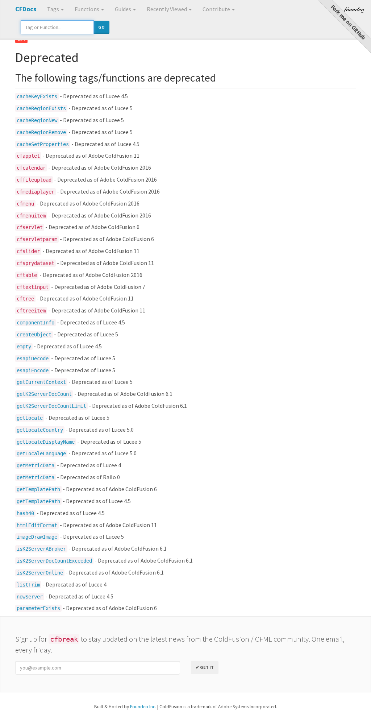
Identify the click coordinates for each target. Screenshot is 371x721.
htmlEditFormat (37, 525)
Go (101, 27)
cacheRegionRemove (41, 132)
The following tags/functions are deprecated (115, 77)
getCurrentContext (41, 382)
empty (24, 346)
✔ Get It (205, 667)
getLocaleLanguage (41, 453)
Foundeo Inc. (143, 707)
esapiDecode (33, 358)
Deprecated (47, 57)
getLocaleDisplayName (46, 442)
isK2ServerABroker (41, 549)
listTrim (28, 585)
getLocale (30, 418)
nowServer (30, 597)
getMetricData (35, 465)
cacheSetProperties (43, 144)
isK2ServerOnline (40, 573)
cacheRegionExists (41, 108)
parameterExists (38, 608)
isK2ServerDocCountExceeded (54, 561)
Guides (123, 9)
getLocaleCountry (40, 430)
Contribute (217, 9)
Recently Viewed (167, 9)
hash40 (25, 513)
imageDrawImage (37, 537)
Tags (53, 9)
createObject (34, 334)
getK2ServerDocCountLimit (51, 406)
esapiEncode (33, 370)
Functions (87, 9)
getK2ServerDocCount (44, 394)
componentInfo (35, 323)
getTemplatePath (38, 489)
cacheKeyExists (37, 96)
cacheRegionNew (37, 120)
